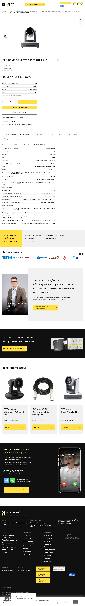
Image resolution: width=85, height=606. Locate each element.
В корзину (27, 102)
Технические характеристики (16, 134)
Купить (7, 427)
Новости (47, 544)
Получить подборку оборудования (42, 307)
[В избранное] (81, 20)
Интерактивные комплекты (8, 536)
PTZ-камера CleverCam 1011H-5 (70, 410)
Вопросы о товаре (11, 139)
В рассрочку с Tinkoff (19, 112)
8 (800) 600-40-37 (13, 471)
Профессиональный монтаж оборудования (17, 124)
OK (75, 601)
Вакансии (27, 551)
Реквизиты (27, 538)
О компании (48, 553)
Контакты (48, 535)
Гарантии (73, 134)
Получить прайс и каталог (36, 4)
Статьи (47, 547)
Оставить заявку (41, 569)
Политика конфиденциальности (72, 535)
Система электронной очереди (11, 544)
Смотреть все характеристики (11, 95)
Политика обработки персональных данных (72, 538)
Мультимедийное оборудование (9, 548)
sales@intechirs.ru (25, 570)
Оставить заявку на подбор (15, 490)
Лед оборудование (9, 540)
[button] (80, 254)
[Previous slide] (5, 21)
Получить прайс (42, 580)
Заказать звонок (65, 3)
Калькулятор (49, 561)
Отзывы (61, 134)
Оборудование (50, 550)
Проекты (26, 535)
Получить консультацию (19, 107)
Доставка (38, 134)
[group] (47, 37)
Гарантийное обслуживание (29, 542)
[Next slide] (5, 53)
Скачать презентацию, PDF (12, 348)
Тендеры (26, 554)
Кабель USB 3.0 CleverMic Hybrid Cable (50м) (40, 412)
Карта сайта (28, 546)
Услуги (4, 552)
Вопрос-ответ (49, 555)
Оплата (50, 134)
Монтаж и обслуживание (33, 235)
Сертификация (29, 238)
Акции (25, 549)
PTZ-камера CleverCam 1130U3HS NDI (14, 412)
